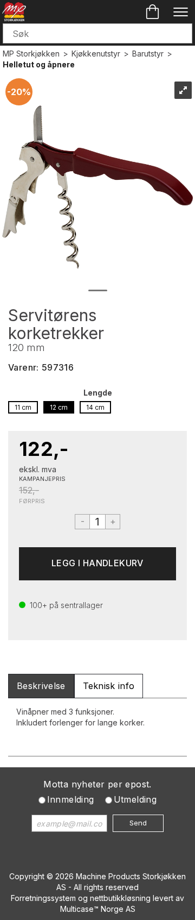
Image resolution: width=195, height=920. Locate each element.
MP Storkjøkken (31, 53)
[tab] (41, 686)
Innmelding (70, 799)
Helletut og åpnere (39, 64)
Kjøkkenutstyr (96, 53)
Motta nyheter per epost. (97, 784)
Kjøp (97, 563)
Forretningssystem (43, 898)
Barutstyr (148, 53)
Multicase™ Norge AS (97, 908)
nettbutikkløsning (120, 898)
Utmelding (135, 799)
